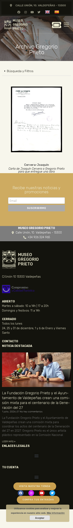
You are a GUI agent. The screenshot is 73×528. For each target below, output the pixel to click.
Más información (56, 512)
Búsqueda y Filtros (20, 71)
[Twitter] (39, 12)
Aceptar (39, 518)
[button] (36, 71)
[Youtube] (32, 12)
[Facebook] (18, 12)
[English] (48, 12)
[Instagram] (25, 12)
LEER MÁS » (8, 441)
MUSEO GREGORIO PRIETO (20, 24)
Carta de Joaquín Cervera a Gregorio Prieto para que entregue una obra (37, 170)
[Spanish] (57, 12)
